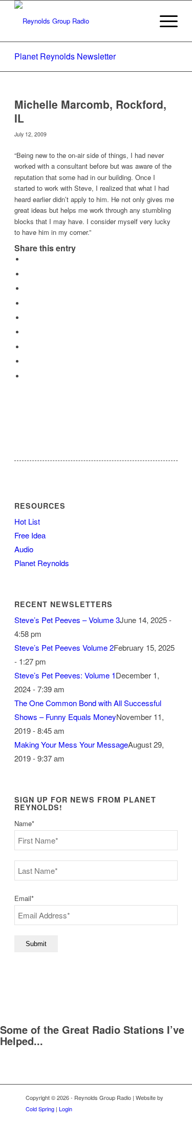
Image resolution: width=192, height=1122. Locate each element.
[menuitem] (164, 21)
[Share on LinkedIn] (27, 318)
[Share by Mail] (27, 376)
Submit (36, 944)
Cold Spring (40, 1109)
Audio (23, 549)
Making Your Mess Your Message (71, 744)
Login (65, 1109)
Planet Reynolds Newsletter (65, 56)
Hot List (27, 521)
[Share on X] (27, 274)
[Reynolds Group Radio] (79, 21)
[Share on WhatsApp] (27, 288)
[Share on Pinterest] (27, 303)
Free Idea (30, 535)
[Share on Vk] (27, 347)
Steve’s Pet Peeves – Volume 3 (67, 619)
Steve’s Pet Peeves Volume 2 (64, 647)
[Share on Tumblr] (27, 332)
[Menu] (164, 21)
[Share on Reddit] (27, 361)
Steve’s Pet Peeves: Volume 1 (65, 675)
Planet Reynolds (41, 562)
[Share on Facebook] (27, 259)
